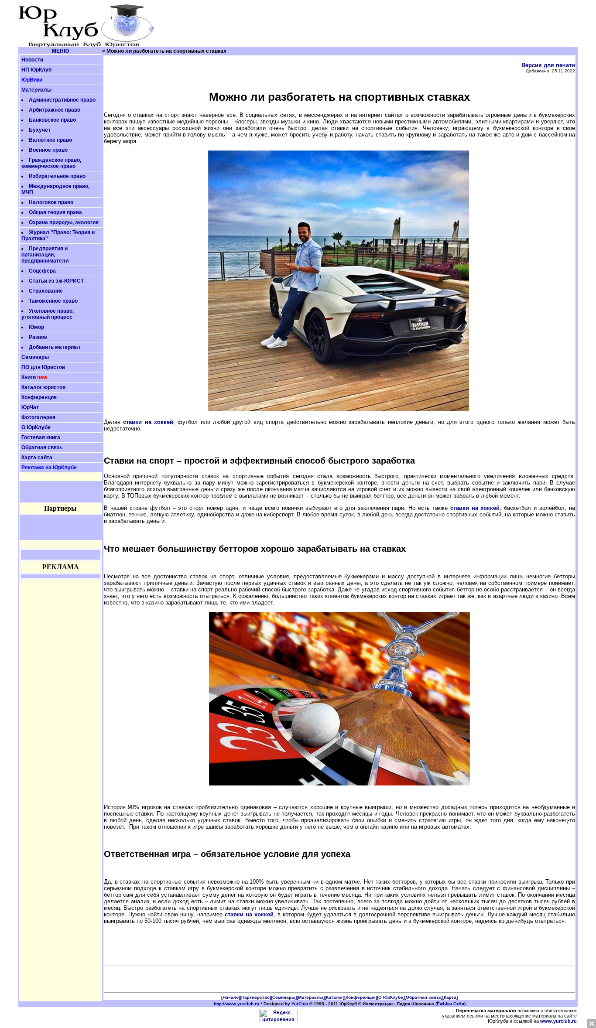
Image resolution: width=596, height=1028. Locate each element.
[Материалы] (311, 997)
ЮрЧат (30, 407)
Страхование (46, 291)
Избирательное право (57, 176)
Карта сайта (36, 457)
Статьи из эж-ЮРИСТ (56, 281)
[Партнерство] (255, 997)
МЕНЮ (60, 51)
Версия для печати (548, 65)
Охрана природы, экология (64, 222)
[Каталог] (334, 997)
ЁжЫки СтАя (450, 1003)
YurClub (299, 1003)
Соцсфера (42, 271)
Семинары (35, 357)
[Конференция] (360, 997)
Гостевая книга (40, 437)
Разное (38, 337)
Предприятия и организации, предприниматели (45, 255)
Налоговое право (51, 202)
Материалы (36, 90)
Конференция (39, 397)
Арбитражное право (54, 110)
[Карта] (450, 997)
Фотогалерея (38, 417)
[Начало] (230, 997)
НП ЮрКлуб (36, 70)
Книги (28, 377)
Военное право (48, 150)
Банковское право (52, 120)
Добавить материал (54, 347)
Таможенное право (53, 301)
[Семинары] (284, 997)
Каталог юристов (43, 387)
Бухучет (40, 130)
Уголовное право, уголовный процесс (47, 314)
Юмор (36, 327)
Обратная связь (41, 447)
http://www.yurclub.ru (236, 1003)
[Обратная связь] (423, 997)
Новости (32, 60)
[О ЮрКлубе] (390, 997)
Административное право (62, 100)
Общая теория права (55, 212)
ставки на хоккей (148, 422)
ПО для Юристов (43, 367)
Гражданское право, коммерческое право (51, 163)
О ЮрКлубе (36, 427)
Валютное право (50, 140)
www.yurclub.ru (558, 1021)
